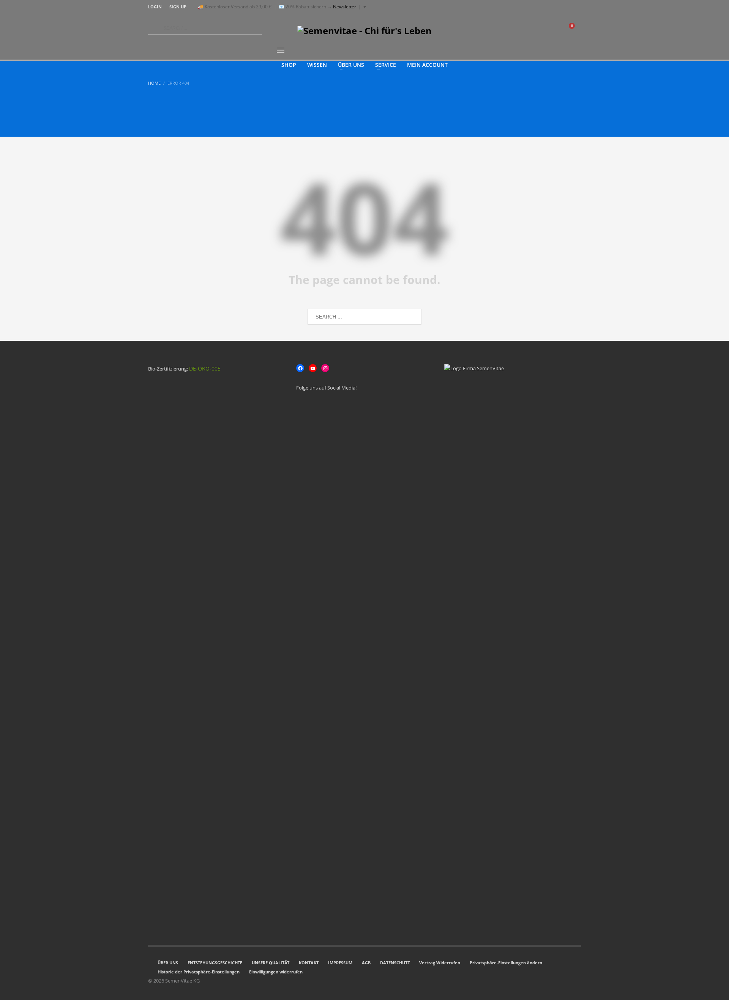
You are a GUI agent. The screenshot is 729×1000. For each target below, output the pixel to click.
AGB (366, 962)
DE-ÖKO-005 (205, 368)
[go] (153, 28)
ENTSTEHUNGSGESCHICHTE (215, 962)
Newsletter (344, 6)
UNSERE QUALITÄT (270, 962)
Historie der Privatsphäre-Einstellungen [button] (199, 972)
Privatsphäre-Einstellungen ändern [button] (506, 962)
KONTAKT (309, 962)
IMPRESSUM (340, 962)
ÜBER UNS (168, 962)
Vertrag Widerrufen (439, 962)
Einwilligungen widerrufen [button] (276, 972)
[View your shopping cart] (575, 28)
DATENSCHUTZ (395, 962)
